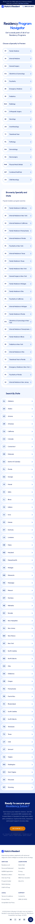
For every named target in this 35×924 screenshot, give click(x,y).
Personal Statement (7, 868)
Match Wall (21, 865)
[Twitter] (19, 919)
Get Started (16, 828)
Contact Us (21, 896)
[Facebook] (24, 919)
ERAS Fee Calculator (24, 878)
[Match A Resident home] (11, 6)
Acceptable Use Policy (8, 902)
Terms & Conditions (7, 896)
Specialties (21, 868)
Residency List (6, 865)
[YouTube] (10, 919)
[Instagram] (15, 919)
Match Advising (6, 884)
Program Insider (6, 881)
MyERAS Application (7, 871)
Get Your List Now (23, 3)
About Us (21, 881)
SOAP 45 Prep (6, 887)
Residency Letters (7, 874)
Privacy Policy (6, 899)
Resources (21, 874)
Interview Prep (6, 878)
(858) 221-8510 (22, 899)
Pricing (20, 871)
